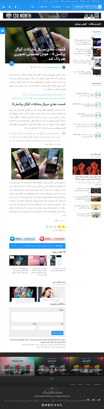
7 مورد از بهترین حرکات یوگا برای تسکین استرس (82, 207)
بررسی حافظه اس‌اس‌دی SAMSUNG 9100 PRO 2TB (83, 105)
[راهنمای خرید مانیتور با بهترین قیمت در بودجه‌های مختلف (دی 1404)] (86, 366)
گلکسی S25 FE (84, 1)
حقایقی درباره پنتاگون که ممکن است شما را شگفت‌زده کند (82, 190)
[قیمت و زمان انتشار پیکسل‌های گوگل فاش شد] (56, 260)
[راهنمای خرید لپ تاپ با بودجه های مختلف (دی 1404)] (52, 366)
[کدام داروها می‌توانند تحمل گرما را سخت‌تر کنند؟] (51, 294)
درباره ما (87, 384)
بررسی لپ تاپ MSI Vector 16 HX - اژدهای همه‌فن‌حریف (83, 136)
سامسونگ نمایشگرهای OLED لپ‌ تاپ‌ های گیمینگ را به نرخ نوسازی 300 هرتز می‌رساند (83, 42)
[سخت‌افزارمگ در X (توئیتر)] (46, 405)
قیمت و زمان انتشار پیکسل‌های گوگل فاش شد (57, 269)
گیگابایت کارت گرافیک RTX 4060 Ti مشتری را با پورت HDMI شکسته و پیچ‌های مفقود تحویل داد (82, 52)
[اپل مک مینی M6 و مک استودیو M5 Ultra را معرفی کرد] (97, 73)
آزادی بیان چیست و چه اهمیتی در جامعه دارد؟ (83, 215)
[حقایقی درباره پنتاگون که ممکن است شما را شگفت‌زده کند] (96, 190)
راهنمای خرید (56, 6)
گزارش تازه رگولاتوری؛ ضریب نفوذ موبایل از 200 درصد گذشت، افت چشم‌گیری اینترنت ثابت (38, 247)
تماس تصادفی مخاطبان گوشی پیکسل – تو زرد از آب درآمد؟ (42, 94)
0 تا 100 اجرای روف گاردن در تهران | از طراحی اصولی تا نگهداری (81, 199)
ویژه (32, 6)
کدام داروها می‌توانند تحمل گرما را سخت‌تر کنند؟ (51, 301)
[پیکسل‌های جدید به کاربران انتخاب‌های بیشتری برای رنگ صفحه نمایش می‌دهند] (18, 260)
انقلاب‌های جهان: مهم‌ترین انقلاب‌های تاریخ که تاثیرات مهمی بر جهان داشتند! (88, 178)
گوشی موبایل (81, 24)
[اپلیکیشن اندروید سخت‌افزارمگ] (58, 405)
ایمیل (34, 324)
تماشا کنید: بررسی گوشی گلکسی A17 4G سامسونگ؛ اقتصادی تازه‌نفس (83, 125)
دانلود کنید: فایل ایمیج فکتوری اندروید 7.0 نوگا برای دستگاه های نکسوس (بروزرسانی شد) (39, 271)
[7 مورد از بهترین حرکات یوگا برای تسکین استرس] (96, 207)
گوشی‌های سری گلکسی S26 (69, 1)
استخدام (72, 384)
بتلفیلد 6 (45, 1)
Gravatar (47, 347)
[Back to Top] (52, 388)
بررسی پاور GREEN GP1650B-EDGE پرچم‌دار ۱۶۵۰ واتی (85, 95)
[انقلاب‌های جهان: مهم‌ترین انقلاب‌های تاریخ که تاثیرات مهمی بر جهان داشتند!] (87, 167)
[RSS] (61, 405)
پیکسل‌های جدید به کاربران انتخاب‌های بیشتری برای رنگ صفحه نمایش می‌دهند (20, 270)
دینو (39, 1)
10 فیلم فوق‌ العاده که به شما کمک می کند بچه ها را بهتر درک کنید (23, 301)
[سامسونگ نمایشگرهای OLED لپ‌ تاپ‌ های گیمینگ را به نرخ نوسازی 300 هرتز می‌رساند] (97, 42)
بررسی (68, 6)
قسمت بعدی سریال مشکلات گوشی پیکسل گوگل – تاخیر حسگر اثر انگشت (37, 98)
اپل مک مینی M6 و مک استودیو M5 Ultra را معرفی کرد (82, 73)
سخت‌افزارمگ (97, 384)
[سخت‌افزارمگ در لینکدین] (43, 405)
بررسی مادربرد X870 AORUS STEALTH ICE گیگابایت (85, 115)
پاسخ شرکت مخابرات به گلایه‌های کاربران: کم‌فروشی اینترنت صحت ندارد (82, 63)
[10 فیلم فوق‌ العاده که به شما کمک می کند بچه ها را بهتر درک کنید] (23, 294)
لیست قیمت (43, 6)
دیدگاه (60, 310)
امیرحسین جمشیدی (52, 67)
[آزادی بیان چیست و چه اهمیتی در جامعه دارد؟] (96, 215)
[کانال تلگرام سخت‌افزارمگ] (55, 405)
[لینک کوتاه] (31, 67)
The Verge (42, 128)
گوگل (56, 221)
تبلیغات (80, 384)
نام (62, 324)
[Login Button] (4, 7)
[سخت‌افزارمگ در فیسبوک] (49, 405)
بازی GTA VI (95, 1)
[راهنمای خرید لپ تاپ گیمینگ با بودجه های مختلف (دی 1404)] (17, 366)
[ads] (52, 16)
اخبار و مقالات (79, 6)
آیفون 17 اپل (54, 1)
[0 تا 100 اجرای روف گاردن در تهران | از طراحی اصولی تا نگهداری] (96, 199)
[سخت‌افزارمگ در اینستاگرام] (52, 405)
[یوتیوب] (52, 238)
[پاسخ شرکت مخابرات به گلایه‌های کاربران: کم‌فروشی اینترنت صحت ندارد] (97, 63)
